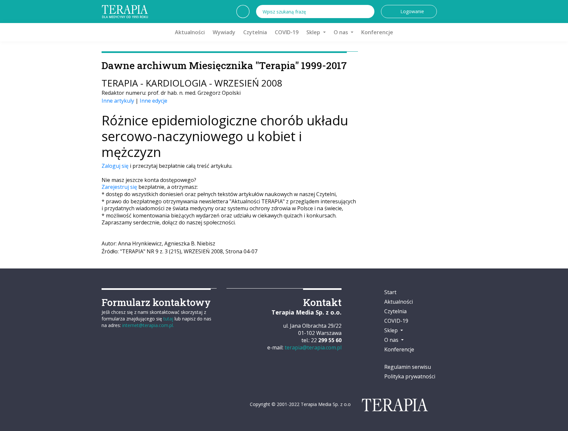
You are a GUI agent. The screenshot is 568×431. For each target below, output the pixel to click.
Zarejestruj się (119, 186)
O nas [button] (341, 32)
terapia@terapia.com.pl (313, 347)
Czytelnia (255, 32)
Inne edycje (153, 100)
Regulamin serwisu (407, 366)
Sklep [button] (313, 32)
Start (390, 292)
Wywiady (224, 32)
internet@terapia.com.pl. (148, 325)
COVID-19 (286, 32)
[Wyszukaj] (367, 11)
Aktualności (190, 32)
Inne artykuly (118, 100)
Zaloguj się (115, 165)
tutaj (168, 319)
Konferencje (377, 32)
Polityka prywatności (409, 376)
